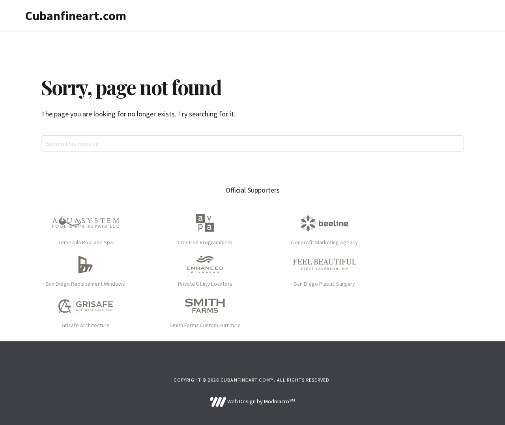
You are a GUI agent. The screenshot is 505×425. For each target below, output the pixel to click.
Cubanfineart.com (75, 16)
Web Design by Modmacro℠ (260, 401)
